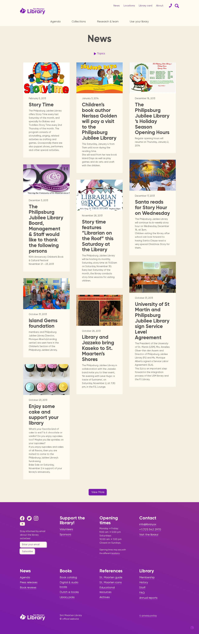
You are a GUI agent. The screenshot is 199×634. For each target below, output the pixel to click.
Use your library (139, 21)
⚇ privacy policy (148, 615)
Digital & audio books (69, 584)
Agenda (55, 21)
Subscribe (27, 551)
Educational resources (107, 590)
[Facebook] (23, 518)
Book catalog (68, 577)
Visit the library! (148, 534)
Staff (142, 587)
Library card (145, 5)
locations (115, 553)
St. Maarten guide (111, 577)
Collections (79, 21)
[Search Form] (176, 5)
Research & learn (108, 21)
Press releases (28, 582)
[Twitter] (30, 518)
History (143, 582)
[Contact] (169, 5)
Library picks (67, 597)
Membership (147, 577)
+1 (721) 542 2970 (150, 529)
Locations (129, 5)
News (116, 5)
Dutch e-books (69, 592)
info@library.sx (147, 524)
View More (97, 492)
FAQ (142, 592)
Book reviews (28, 587)
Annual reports (148, 597)
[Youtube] (23, 524)
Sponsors (65, 534)
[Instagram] (37, 518)
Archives (105, 597)
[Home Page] (32, 617)
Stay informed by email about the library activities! (32, 535)
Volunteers (66, 529)
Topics (101, 53)
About (159, 5)
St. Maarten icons (111, 582)
